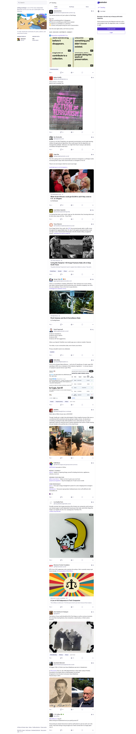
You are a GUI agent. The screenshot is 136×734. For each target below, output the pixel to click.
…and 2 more (71, 271)
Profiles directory (36, 727)
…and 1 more (72, 401)
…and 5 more (72, 654)
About (27, 727)
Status (30, 727)
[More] (93, 72)
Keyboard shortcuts (35, 730)
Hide (91, 39)
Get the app (28, 730)
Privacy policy (44, 727)
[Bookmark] (82, 72)
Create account (111, 29)
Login (111, 32)
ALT (69, 50)
